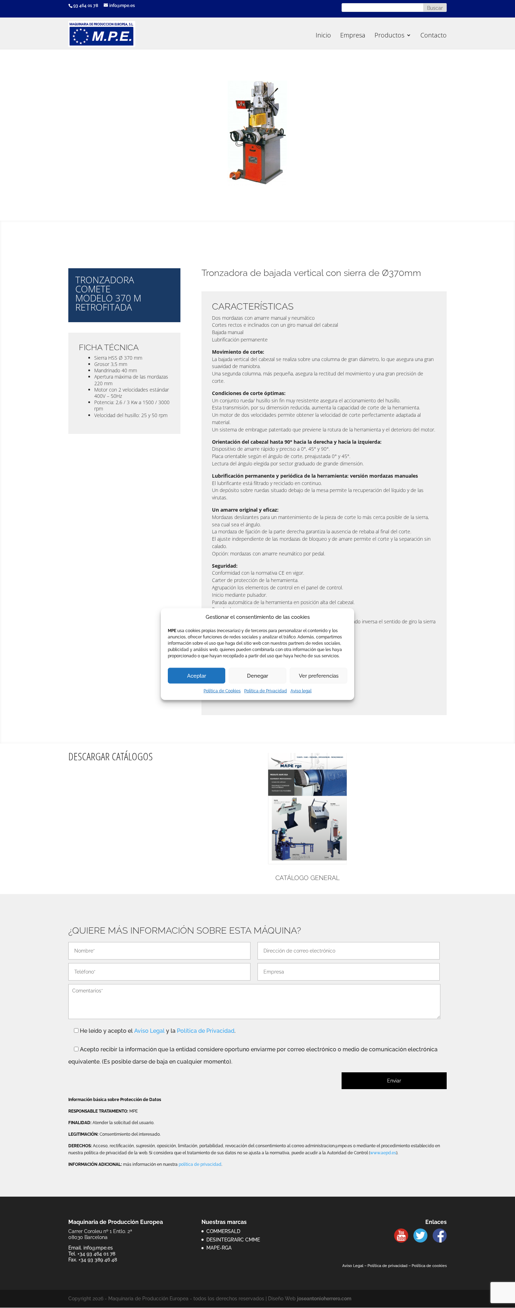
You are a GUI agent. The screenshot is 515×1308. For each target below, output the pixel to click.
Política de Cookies (222, 690)
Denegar (257, 676)
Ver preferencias (318, 676)
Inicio (323, 36)
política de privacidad (200, 1164)
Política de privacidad (387, 1266)
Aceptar (196, 676)
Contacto (433, 36)
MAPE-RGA (219, 1248)
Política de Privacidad (265, 690)
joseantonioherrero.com (324, 1298)
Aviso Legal (149, 1030)
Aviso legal (300, 690)
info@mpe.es (98, 1248)
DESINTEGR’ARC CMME (233, 1240)
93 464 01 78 (85, 5)
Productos (389, 36)
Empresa (352, 36)
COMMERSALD (223, 1231)
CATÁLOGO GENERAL (307, 877)
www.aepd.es (383, 1152)
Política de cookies (429, 1266)
